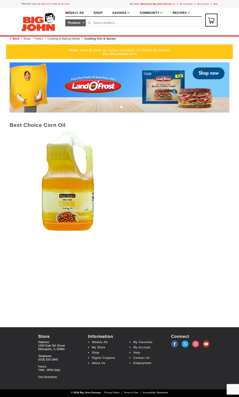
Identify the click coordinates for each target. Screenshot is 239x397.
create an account (60, 3)
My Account (203, 4)
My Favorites (186, 4)
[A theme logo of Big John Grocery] (38, 21)
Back (15, 38)
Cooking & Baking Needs (63, 38)
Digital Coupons (103, 357)
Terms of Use (131, 392)
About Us (98, 363)
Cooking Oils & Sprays (100, 38)
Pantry (38, 38)
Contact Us (141, 357)
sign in (44, 3)
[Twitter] (185, 343)
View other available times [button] (119, 53)
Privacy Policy (112, 392)
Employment (142, 363)
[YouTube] (195, 343)
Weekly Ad (99, 342)
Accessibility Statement (155, 392)
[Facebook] (174, 343)
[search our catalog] (89, 22)
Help (215, 4)
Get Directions (47, 377)
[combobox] (75, 22)
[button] (158, 4)
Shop (26, 38)
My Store (98, 347)
